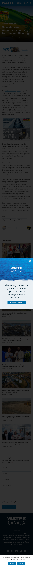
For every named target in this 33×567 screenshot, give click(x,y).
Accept (12, 563)
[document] (16, 283)
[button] (30, 261)
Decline (21, 563)
